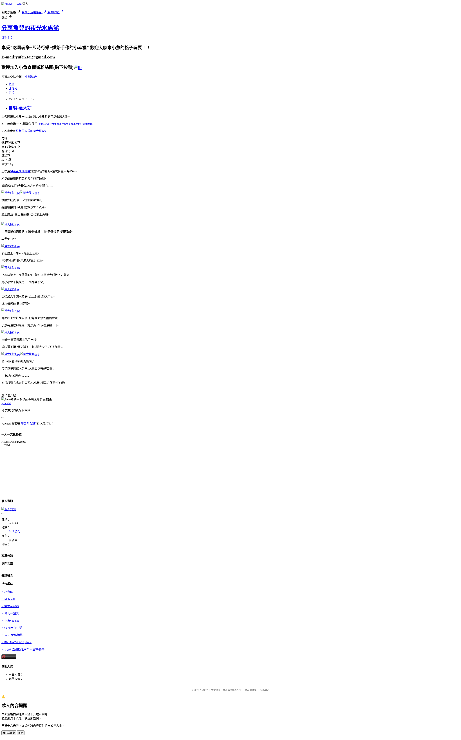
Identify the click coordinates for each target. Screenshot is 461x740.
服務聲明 (264, 690)
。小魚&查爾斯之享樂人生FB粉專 (23, 649)
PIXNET (204, 690)
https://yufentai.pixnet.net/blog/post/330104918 (66, 123)
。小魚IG (7, 591)
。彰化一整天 (10, 613)
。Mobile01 (8, 599)
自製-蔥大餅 (20, 108)
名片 (11, 92)
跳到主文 (7, 37)
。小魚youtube (10, 620)
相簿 (11, 84)
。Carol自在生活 (11, 627)
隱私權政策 (251, 690)
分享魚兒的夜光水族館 (30, 28)
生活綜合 (31, 76)
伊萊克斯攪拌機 (20, 171)
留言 (33, 423)
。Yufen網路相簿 (12, 635)
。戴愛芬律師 (10, 606)
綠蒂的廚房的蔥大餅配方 (32, 131)
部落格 (13, 88)
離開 (20, 733)
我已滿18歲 (9, 733)
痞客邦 (25, 423)
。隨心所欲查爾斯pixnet (16, 642)
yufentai (6, 403)
